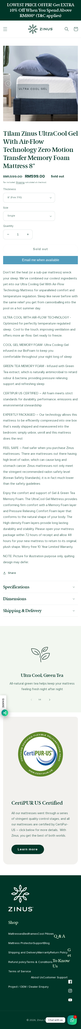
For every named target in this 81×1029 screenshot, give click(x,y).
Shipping (20, 182)
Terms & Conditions (39, 962)
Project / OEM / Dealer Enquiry (28, 986)
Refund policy (17, 962)
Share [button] (12, 573)
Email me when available (40, 260)
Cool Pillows (46, 933)
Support (38, 943)
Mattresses (15, 933)
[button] (5, 29)
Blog (47, 943)
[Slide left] (31, 699)
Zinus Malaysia (46, 1020)
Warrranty (43, 952)
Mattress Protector (20, 943)
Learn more (28, 849)
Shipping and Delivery (22, 952)
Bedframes (30, 933)
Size (5, 208)
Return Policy (59, 952)
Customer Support (55, 977)
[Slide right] (49, 699)
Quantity (8, 226)
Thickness (9, 189)
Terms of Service (19, 971)
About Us (37, 977)
